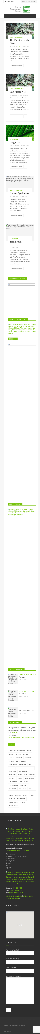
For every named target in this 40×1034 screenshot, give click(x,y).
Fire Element (12, 771)
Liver (20, 781)
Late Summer (13, 781)
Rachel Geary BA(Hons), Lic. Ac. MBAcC (18, 850)
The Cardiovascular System (27, 710)
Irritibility (12, 778)
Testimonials (16, 241)
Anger (29, 750)
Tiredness (12, 798)
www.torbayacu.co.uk (16, 892)
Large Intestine (29, 778)
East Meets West (18, 91)
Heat (25, 774)
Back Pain (28, 757)
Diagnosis (15, 142)
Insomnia (32, 774)
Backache (19, 757)
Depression (22, 764)
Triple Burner (21, 798)
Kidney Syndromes (19, 193)
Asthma (25, 754)
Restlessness (13, 792)
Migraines (23, 785)
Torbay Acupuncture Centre (27, 674)
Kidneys (20, 778)
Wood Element (13, 805)
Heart (20, 774)
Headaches (12, 774)
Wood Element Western (26, 691)
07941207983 (17, 888)
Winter (22, 802)
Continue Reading (16, 65)
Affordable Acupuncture (17, 750)
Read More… (16, 732)
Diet (30, 764)
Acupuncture (14, 139)
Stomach (18, 795)
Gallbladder (23, 771)
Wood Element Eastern (17, 37)
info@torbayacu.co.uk (17, 890)
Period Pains (22, 788)
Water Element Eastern (17, 190)
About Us (22, 677)
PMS (30, 788)
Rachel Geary (25, 46)
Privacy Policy (17, 896)
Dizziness (11, 768)
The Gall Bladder (24, 694)
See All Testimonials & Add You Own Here (21, 737)
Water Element (13, 802)
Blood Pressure (21, 761)
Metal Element (13, 785)
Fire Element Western (25, 708)
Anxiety (11, 754)
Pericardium (12, 788)
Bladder (11, 761)
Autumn (11, 757)
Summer (31, 795)
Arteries (18, 754)
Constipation (13, 764)
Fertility (30, 768)
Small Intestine (24, 792)
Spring (11, 795)
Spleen (33, 792)
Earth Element (21, 768)
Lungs (26, 781)
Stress (25, 795)
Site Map (9, 896)
